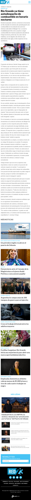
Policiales (16, 481)
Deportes (11, 483)
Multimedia (24, 483)
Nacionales (18, 483)
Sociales (6, 483)
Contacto (15, 485)
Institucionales (24, 481)
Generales (5, 481)
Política (11, 481)
